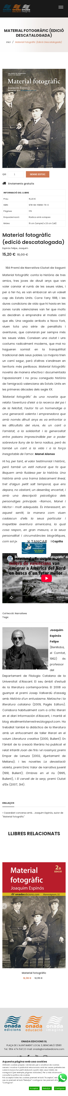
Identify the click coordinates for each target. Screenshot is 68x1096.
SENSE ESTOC (37, 174)
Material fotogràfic (34, 973)
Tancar (38, 541)
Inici (8, 42)
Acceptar (34, 1088)
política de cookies (21, 1075)
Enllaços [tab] (8, 803)
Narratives (21, 613)
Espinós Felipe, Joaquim (15, 248)
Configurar (60, 1088)
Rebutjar (47, 1088)
